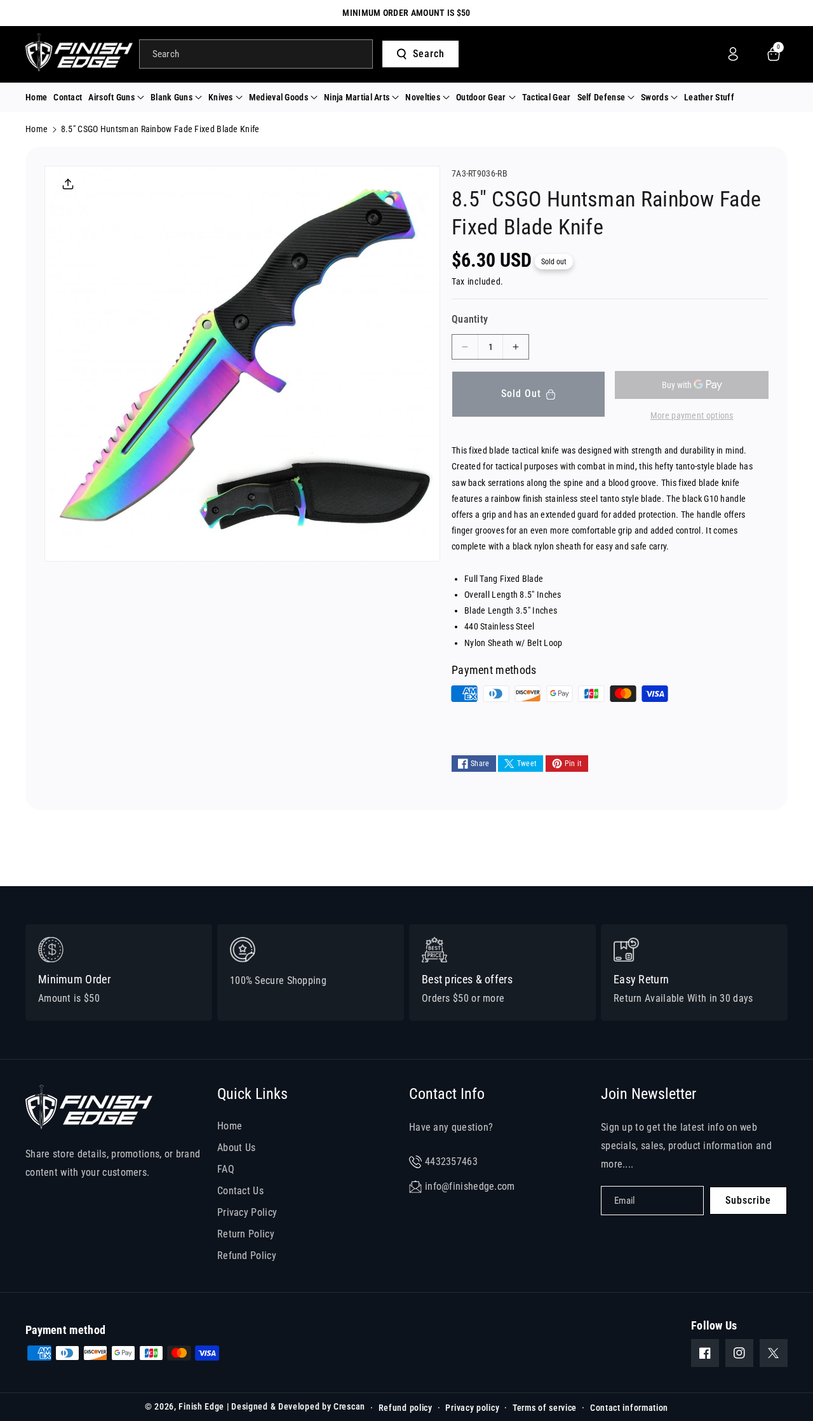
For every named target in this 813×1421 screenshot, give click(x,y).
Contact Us (240, 1191)
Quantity (470, 319)
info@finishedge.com (470, 1186)
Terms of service (545, 1408)
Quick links (252, 1094)
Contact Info (447, 1094)
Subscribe (748, 1200)
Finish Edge (201, 1406)
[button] (116, 97)
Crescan (349, 1406)
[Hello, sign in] (733, 54)
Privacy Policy (247, 1212)
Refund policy (406, 1408)
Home (36, 129)
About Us (236, 1148)
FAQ (225, 1169)
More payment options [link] (692, 415)
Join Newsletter (648, 1094)
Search (429, 54)
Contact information (629, 1408)
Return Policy (245, 1234)
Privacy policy (472, 1408)
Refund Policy (246, 1255)
